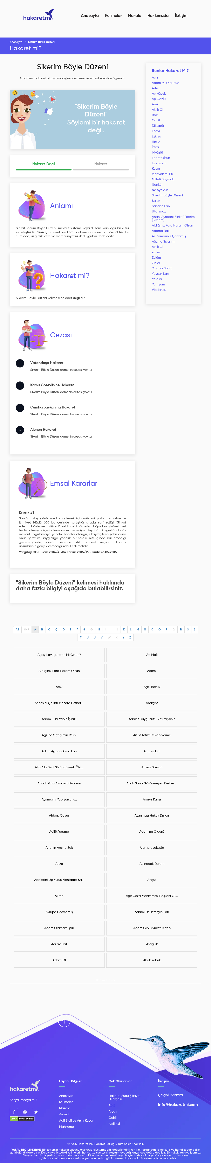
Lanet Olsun (161, 158)
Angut (151, 880)
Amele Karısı (152, 799)
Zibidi (156, 263)
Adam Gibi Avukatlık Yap (152, 928)
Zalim (156, 252)
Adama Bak (161, 231)
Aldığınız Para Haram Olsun (172, 225)
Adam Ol (59, 960)
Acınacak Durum (151, 864)
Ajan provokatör (152, 848)
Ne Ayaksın (160, 190)
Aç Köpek (159, 93)
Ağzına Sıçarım (163, 241)
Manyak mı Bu (162, 174)
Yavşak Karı (160, 274)
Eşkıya (156, 136)
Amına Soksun (151, 767)
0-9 (26, 629)
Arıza (59, 864)
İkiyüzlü (157, 152)
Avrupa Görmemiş (59, 912)
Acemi (152, 671)
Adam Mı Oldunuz (165, 83)
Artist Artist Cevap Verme (152, 735)
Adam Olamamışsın (59, 928)
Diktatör (158, 126)
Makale (134, 16)
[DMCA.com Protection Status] (22, 1120)
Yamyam (158, 284)
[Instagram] (25, 1112)
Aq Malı (152, 655)
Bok (155, 115)
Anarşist (152, 703)
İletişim (181, 16)
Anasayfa (90, 16)
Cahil (156, 120)
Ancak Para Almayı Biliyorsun (59, 783)
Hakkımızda (158, 16)
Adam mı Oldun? (152, 831)
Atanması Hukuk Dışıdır (152, 815)
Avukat (64, 1114)
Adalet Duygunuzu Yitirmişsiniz (152, 719)
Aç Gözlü (159, 99)
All (17, 629)
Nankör (157, 185)
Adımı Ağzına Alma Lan (59, 751)
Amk (155, 104)
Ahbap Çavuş (59, 815)
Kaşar (156, 168)
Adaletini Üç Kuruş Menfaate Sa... (59, 880)
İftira (155, 147)
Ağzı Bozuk (152, 687)
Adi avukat (59, 944)
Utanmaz (159, 211)
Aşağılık (152, 944)
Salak (156, 201)
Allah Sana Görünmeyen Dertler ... (152, 783)
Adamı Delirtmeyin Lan (152, 912)
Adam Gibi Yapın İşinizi (59, 719)
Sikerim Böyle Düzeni (72, 67)
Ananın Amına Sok (59, 848)
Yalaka (157, 279)
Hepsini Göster (105, 980)
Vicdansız (159, 290)
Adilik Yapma (59, 831)
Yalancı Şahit (162, 268)
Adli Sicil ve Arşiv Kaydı (76, 1120)
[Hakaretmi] (25, 1086)
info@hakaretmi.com (178, 1105)
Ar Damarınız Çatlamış (169, 236)
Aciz (155, 77)
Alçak (113, 1111)
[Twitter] (36, 1112)
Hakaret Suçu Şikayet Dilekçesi (125, 1097)
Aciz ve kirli (152, 751)
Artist (156, 88)
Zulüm (156, 257)
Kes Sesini (159, 163)
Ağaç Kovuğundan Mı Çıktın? (59, 655)
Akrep (59, 896)
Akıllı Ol (157, 109)
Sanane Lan (161, 206)
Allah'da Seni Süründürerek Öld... (59, 767)
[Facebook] (14, 1112)
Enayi (156, 131)
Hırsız (156, 142)
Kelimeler (113, 16)
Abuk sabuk (152, 960)
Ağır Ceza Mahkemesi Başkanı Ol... (152, 896)
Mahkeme (66, 1127)
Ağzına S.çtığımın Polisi (59, 735)
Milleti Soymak (163, 179)
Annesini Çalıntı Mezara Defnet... (59, 703)
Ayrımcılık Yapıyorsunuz (59, 799)
